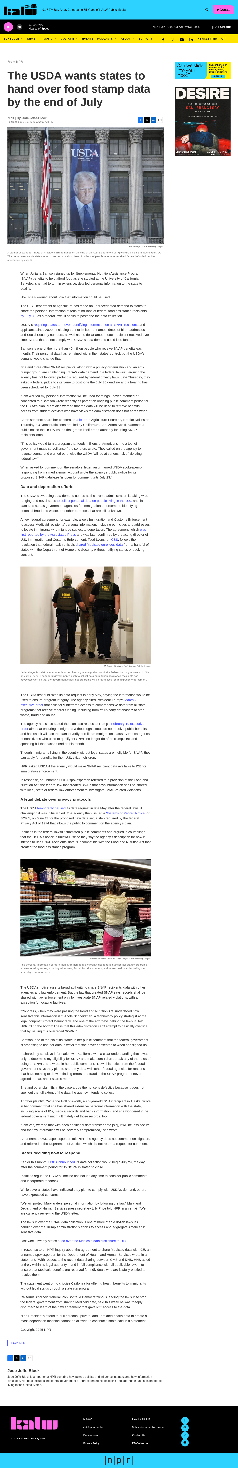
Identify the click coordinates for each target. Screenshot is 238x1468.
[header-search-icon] (206, 10)
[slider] (25, 27)
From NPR (15, 62)
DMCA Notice (140, 1443)
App (223, 38)
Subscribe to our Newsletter (148, 1427)
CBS (114, 539)
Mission (87, 1418)
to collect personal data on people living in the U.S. (94, 501)
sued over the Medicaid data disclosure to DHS (93, 1241)
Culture (67, 38)
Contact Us (138, 1435)
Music (48, 38)
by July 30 (28, 316)
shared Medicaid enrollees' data (99, 544)
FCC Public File (141, 1418)
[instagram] (172, 39)
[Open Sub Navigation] (21, 38)
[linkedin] (191, 39)
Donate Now (90, 1435)
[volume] (19, 27)
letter (83, 420)
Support (145, 38)
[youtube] (182, 39)
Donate (225, 10)
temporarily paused (51, 808)
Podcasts (105, 38)
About (126, 38)
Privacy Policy (91, 1443)
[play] (8, 27)
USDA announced (61, 1162)
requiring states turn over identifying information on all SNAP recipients (86, 325)
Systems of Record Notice (125, 813)
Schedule (11, 38)
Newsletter (207, 38)
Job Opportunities (93, 1427)
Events (88, 38)
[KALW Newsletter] (203, 70)
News (31, 38)
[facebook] (163, 39)
